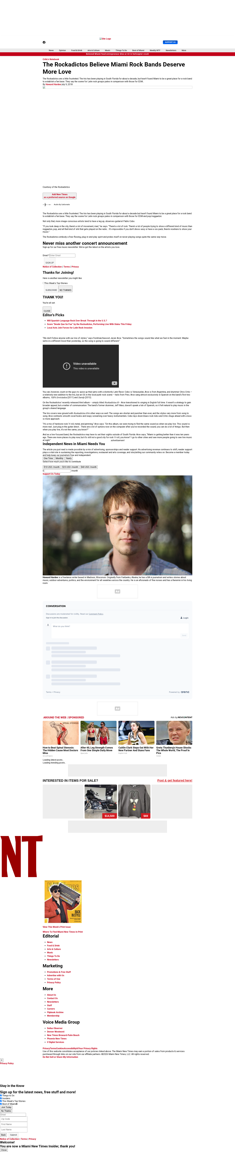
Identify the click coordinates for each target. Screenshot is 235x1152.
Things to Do (8, 1095)
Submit (13, 1135)
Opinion (62, 50)
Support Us (170, 42)
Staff (49, 1005)
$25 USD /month (70, 467)
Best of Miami (138, 50)
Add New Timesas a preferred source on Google (59, 196)
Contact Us (52, 998)
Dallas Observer (55, 1028)
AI (77, 1048)
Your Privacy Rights (87, 1048)
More (184, 50)
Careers (51, 1009)
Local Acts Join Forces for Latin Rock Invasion (69, 327)
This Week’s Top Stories (13, 1101)
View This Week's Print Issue (57, 927)
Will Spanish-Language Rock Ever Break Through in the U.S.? (77, 320)
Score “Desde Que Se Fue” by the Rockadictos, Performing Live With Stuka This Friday (89, 324)
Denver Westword (55, 1031)
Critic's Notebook (51, 59)
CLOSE (47, 311)
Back (3, 1135)
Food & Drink (76, 50)
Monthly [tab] (59, 458)
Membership (53, 1015)
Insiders (6, 1098)
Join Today (6, 1107)
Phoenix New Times (57, 1038)
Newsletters (171, 50)
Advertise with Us (55, 975)
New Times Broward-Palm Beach (63, 1035)
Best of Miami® (10, 1104)
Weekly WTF (155, 50)
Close (4, 1150)
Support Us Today (51, 474)
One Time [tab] (48, 458)
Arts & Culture (94, 50)
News (51, 50)
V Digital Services (55, 1042)
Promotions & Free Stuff (59, 972)
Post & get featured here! (174, 780)
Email (46, 255)
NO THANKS (65, 290)
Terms (67, 266)
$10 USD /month (52, 467)
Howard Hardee (53, 84)
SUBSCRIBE (51, 290)
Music (107, 50)
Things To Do (121, 50)
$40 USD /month (89, 467)
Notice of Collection (52, 266)
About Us (51, 995)
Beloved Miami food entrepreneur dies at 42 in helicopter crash (117, 54)
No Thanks (6, 1111)
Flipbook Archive (55, 1012)
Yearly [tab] (69, 458)
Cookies (60, 1048)
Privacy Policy (54, 982)
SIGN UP (50, 262)
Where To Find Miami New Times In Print (63, 932)
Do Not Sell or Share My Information (60, 1057)
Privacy (75, 266)
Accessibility (70, 1048)
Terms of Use (53, 979)
